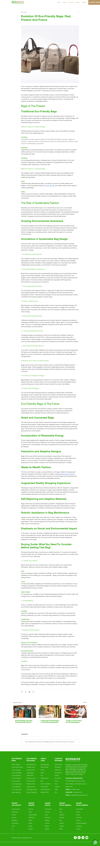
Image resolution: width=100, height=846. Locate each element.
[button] (71, 2)
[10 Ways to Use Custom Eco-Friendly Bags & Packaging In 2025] (75, 711)
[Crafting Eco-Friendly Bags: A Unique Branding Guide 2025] (50, 711)
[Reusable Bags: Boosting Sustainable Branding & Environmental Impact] (24, 711)
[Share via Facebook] (22, 691)
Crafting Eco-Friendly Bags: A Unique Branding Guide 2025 (50, 721)
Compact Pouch (31, 770)
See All (85, 702)
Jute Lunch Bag (16, 781)
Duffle (17, 772)
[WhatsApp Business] (95, 842)
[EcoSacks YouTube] (86, 837)
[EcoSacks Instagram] (82, 837)
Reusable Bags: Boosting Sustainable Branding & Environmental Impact (23, 721)
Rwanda (47, 829)
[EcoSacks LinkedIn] (79, 837)
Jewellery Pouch (31, 767)
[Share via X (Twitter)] (25, 691)
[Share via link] (33, 691)
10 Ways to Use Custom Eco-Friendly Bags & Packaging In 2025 (74, 721)
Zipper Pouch (30, 775)
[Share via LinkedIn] (29, 691)
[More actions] (78, 12)
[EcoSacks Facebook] (75, 837)
